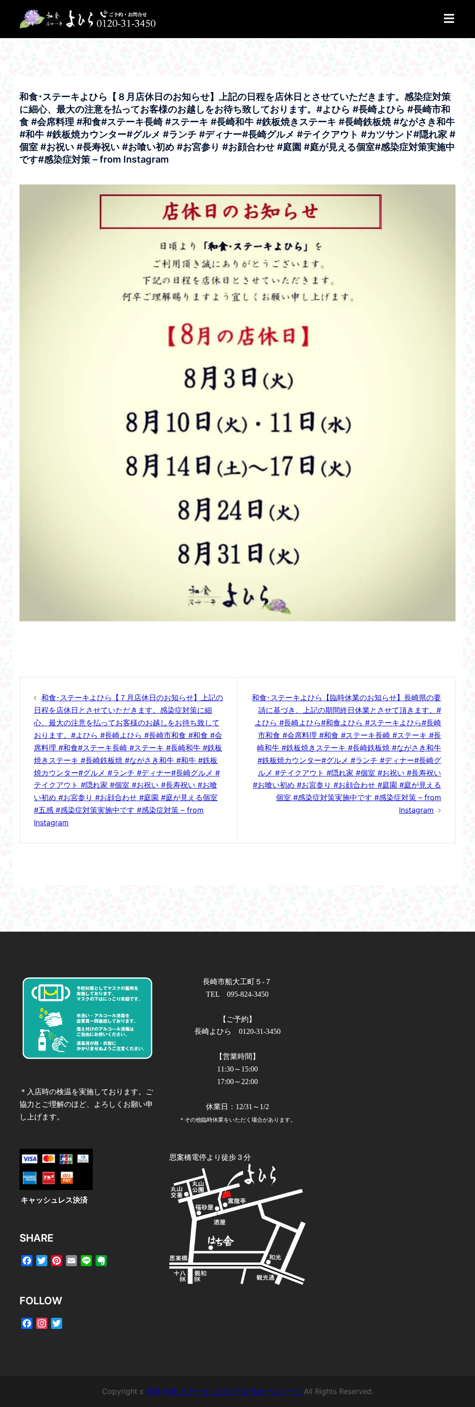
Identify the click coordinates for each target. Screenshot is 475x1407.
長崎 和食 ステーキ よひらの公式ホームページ (225, 1391)
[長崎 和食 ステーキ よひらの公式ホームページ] (87, 18)
